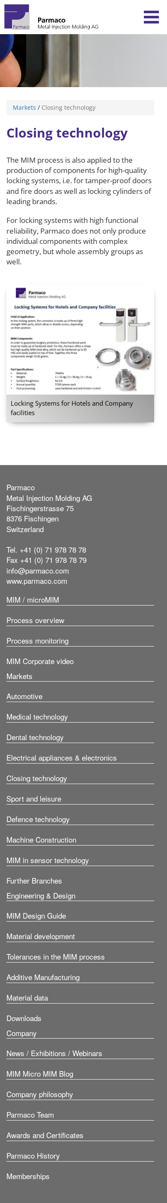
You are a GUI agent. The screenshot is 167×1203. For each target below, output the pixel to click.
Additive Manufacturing (43, 977)
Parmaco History (33, 1155)
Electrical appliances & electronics (61, 757)
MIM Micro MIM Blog (39, 1073)
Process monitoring (37, 640)
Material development (40, 936)
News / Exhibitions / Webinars (54, 1053)
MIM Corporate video (40, 661)
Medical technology (37, 716)
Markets (24, 107)
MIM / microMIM (32, 599)
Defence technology (38, 819)
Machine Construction (41, 839)
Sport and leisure (33, 798)
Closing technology (36, 778)
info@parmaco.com (37, 570)
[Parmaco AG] (51, 17)
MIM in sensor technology (47, 860)
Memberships (28, 1176)
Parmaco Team (30, 1114)
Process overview (35, 620)
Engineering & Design (40, 895)
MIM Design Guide (36, 915)
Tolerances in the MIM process (55, 956)
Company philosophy (39, 1094)
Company (21, 1032)
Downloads (24, 1018)
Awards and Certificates (45, 1135)
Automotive (24, 696)
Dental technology (35, 737)
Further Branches (34, 880)
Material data (27, 997)
